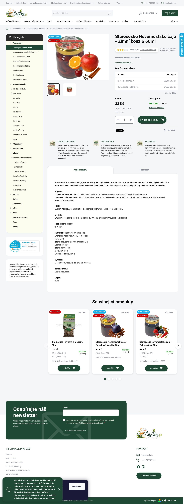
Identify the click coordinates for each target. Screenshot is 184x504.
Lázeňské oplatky (20, 176)
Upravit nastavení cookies (83, 501)
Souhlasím (76, 486)
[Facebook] (138, 466)
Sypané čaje (18, 204)
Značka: (167, 51)
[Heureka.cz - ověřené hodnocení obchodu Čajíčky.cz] (25, 246)
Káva (15, 213)
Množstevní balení (20, 80)
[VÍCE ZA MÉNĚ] (69, 325)
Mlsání (15, 153)
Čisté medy (18, 167)
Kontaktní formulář (149, 476)
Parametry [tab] (144, 170)
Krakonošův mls (19, 190)
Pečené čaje (18, 43)
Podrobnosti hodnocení (148, 50)
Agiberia (16, 98)
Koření (15, 199)
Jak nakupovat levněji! (38, 3)
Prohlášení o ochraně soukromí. (91, 423)
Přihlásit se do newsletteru (75, 431)
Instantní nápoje (19, 84)
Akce (15, 222)
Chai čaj (16, 103)
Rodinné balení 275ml (21, 57)
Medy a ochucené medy (22, 158)
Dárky (15, 208)
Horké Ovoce (18, 112)
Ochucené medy (20, 162)
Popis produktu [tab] (80, 170)
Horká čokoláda (19, 89)
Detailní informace (123, 63)
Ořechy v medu (20, 171)
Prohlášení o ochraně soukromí (82, 3)
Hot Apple (17, 93)
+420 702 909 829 (148, 460)
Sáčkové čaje (18, 149)
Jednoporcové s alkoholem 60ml (25, 52)
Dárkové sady (18, 75)
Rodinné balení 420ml (21, 61)
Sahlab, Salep (18, 126)
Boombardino (18, 116)
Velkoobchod (21, 3)
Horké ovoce (18, 71)
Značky (15, 227)
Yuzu (15, 139)
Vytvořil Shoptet (150, 501)
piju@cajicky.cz (147, 455)
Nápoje (16, 194)
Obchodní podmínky (59, 3)
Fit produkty (17, 144)
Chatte (16, 107)
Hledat (109, 13)
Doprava (9, 3)
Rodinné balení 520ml (21, 66)
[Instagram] (143, 466)
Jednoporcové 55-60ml (22, 48)
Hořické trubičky (19, 181)
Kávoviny (17, 121)
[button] (105, 378)
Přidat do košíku (149, 119)
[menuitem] (13, 21)
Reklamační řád (104, 3)
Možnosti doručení (156, 108)
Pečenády (17, 185)
